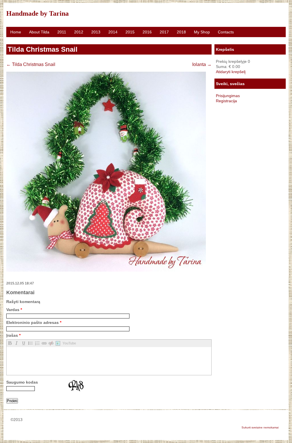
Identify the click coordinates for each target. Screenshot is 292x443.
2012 (78, 32)
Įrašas (13, 335)
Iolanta (202, 64)
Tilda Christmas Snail (30, 64)
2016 (147, 32)
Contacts (226, 32)
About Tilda (39, 32)
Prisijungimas (228, 95)
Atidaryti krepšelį (231, 71)
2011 (61, 32)
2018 (181, 32)
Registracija (226, 101)
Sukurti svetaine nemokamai (260, 427)
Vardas (14, 309)
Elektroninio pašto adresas (33, 322)
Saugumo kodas (22, 382)
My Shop (202, 32)
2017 (164, 32)
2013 (95, 32)
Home (15, 32)
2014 (112, 32)
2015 (130, 32)
